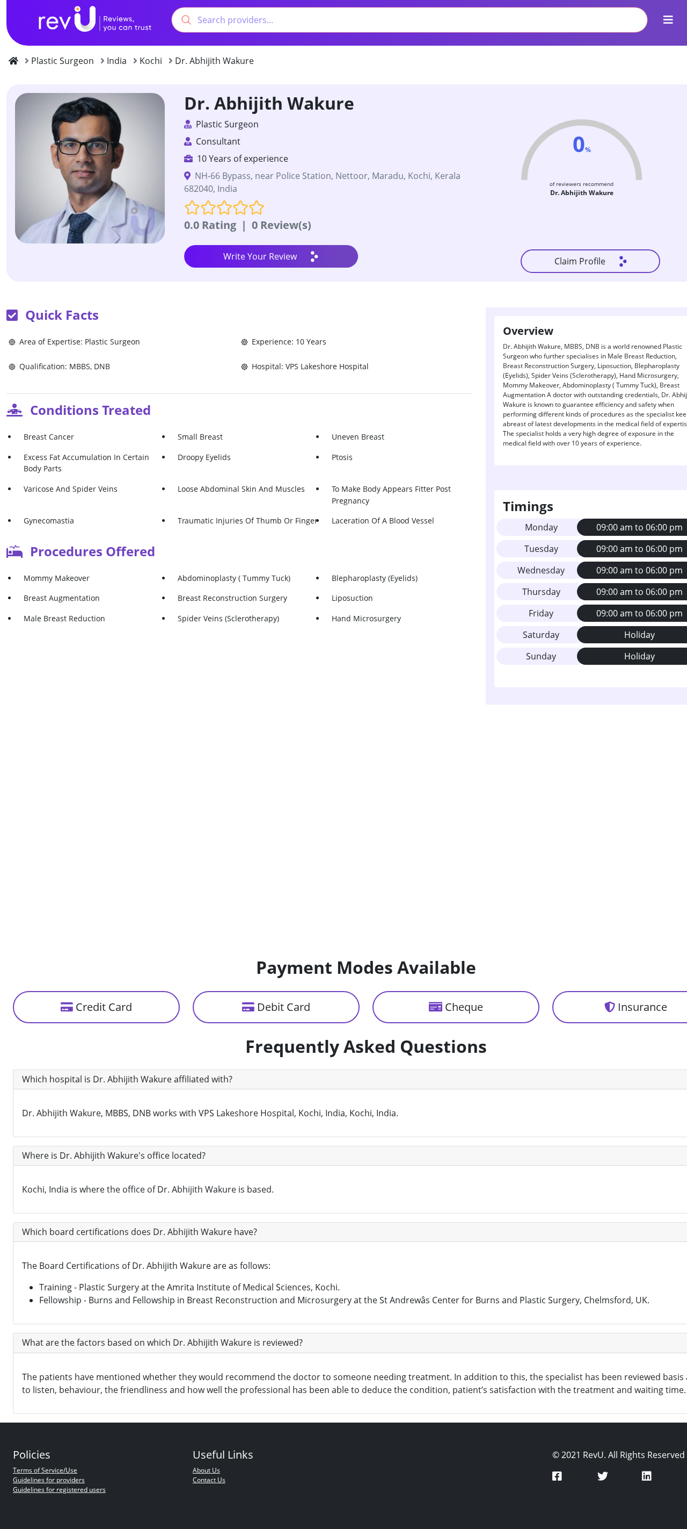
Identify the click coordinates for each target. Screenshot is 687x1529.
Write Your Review (260, 256)
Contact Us (209, 1479)
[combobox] (409, 20)
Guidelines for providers (49, 1479)
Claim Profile (579, 261)
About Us (206, 1470)
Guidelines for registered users (59, 1489)
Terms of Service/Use (45, 1470)
